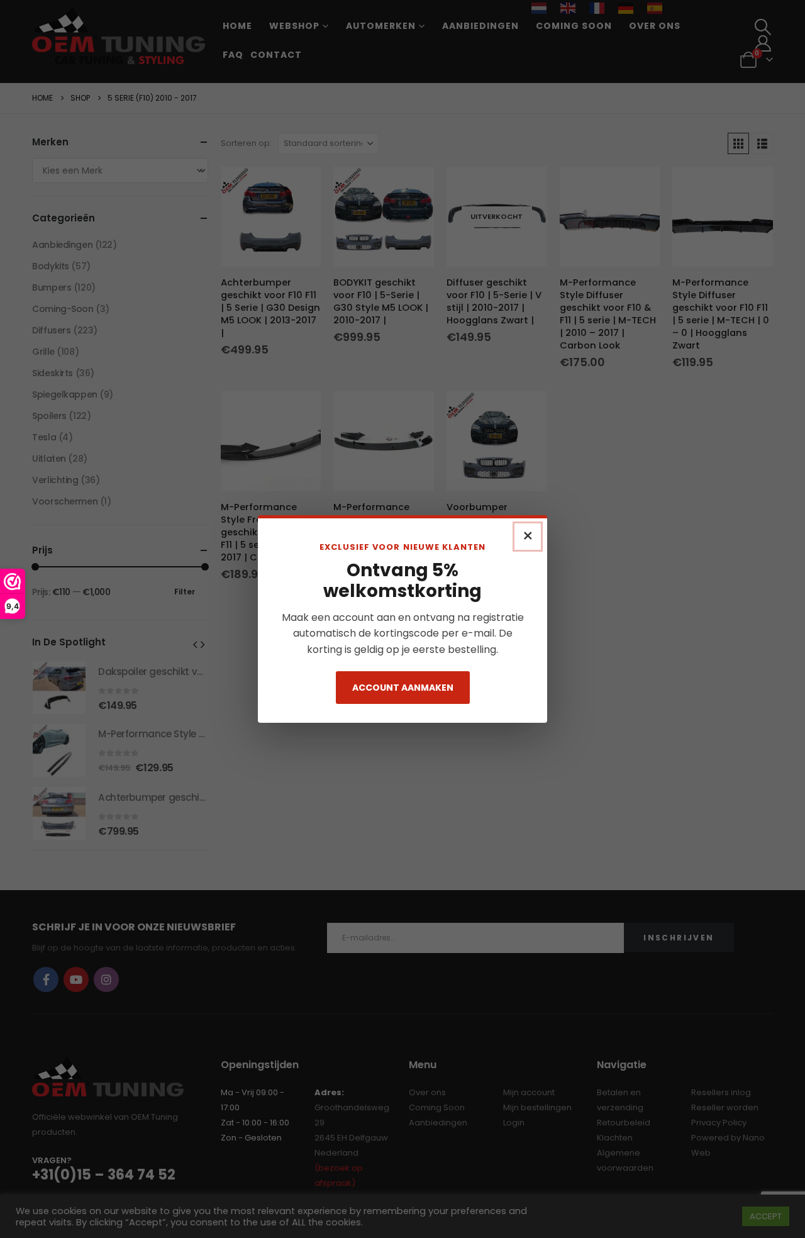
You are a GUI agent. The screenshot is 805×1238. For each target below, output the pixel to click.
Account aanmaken (402, 687)
